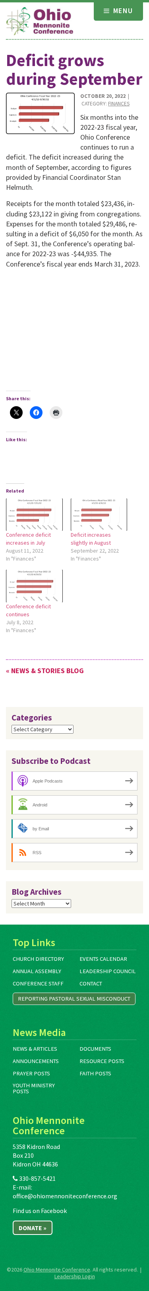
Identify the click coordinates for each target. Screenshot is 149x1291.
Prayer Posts (31, 1073)
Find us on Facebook (40, 1211)
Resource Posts (101, 1061)
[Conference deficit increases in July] (34, 514)
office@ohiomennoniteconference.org (65, 1196)
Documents (95, 1048)
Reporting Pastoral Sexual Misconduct (74, 998)
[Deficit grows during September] (40, 113)
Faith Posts (95, 1073)
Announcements (36, 1061)
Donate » (32, 1228)
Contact (90, 983)
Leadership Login (74, 1276)
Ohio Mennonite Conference (56, 1269)
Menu (122, 10)
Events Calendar (103, 958)
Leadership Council (107, 971)
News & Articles (35, 1048)
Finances (119, 103)
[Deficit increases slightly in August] (99, 514)
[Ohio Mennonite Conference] (40, 21)
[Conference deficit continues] (34, 586)
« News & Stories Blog (45, 670)
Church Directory (38, 958)
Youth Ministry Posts (34, 1088)
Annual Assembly (37, 971)
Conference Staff (38, 983)
